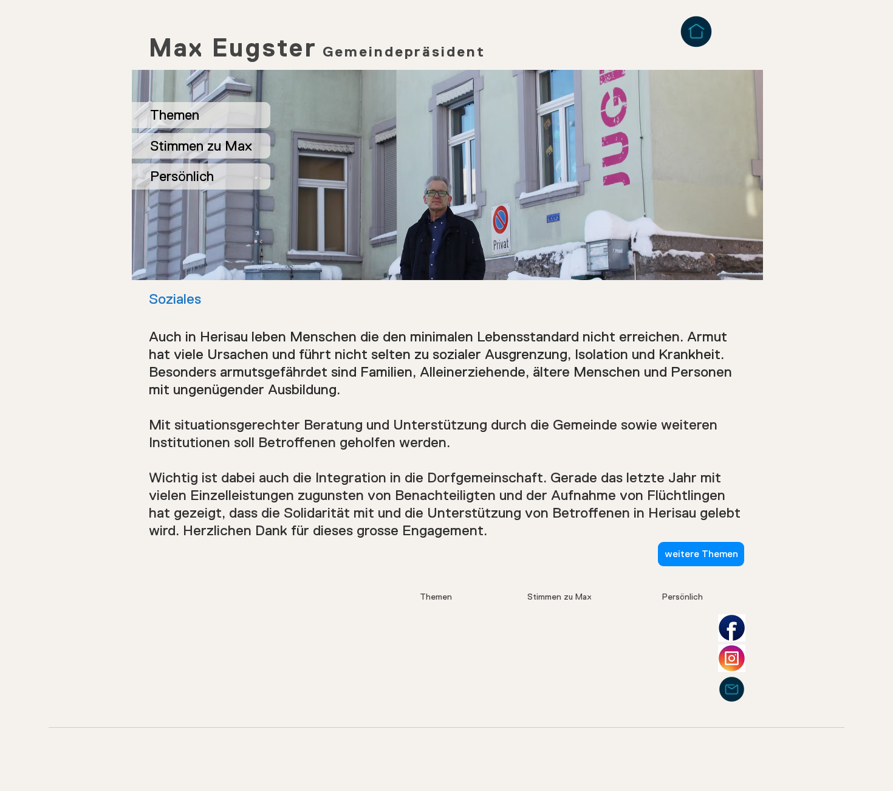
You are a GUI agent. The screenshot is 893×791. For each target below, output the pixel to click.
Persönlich (182, 176)
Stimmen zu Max (201, 146)
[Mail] (731, 689)
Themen (174, 115)
